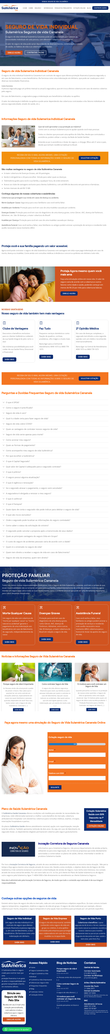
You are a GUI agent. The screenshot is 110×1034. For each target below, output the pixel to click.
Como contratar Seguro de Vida (55, 684)
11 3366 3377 (89, 988)
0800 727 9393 (90, 993)
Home (25, 8)
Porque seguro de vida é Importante (18, 684)
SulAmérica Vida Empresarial (41, 980)
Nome (52, 750)
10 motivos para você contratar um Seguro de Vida (91, 685)
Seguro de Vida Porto (90, 918)
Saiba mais (18, 710)
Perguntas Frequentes (63, 8)
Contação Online (37, 995)
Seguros (38, 8)
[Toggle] (4, 402)
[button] (55, 86)
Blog (89, 8)
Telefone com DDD (57, 773)
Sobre (31, 8)
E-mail (52, 761)
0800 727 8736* (90, 1008)
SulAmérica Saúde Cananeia (14, 813)
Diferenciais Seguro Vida (40, 983)
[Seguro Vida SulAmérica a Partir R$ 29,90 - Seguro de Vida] (10, 8)
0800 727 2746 (90, 1006)
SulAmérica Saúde (17, 826)
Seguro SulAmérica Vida (39, 971)
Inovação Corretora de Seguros (22, 864)
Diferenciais (48, 8)
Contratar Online (37, 992)
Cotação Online (79, 8)
